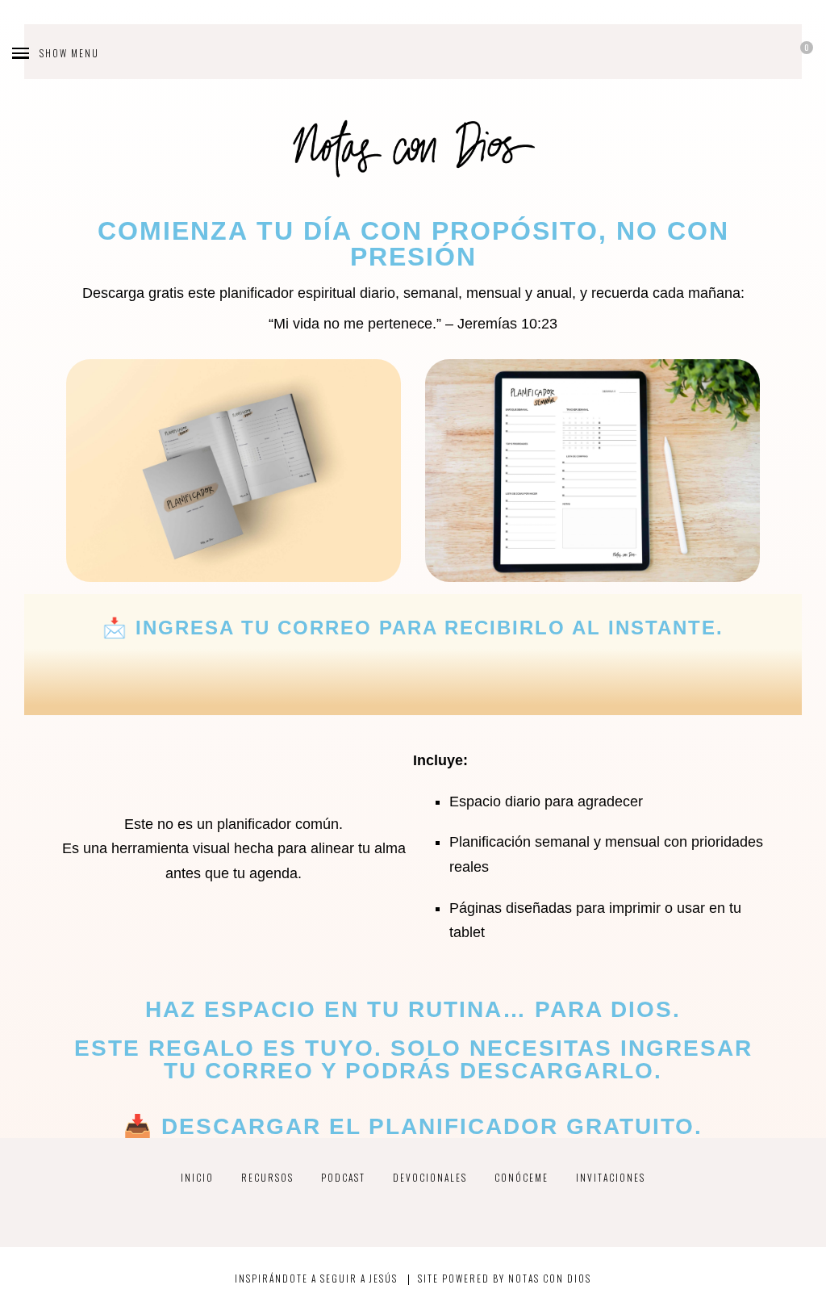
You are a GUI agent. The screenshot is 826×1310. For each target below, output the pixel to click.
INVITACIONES (610, 1177)
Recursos (267, 1177)
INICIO (197, 1177)
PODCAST (343, 1177)
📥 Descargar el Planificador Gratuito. (413, 1126)
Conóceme (521, 1177)
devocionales (430, 1177)
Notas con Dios (549, 1278)
